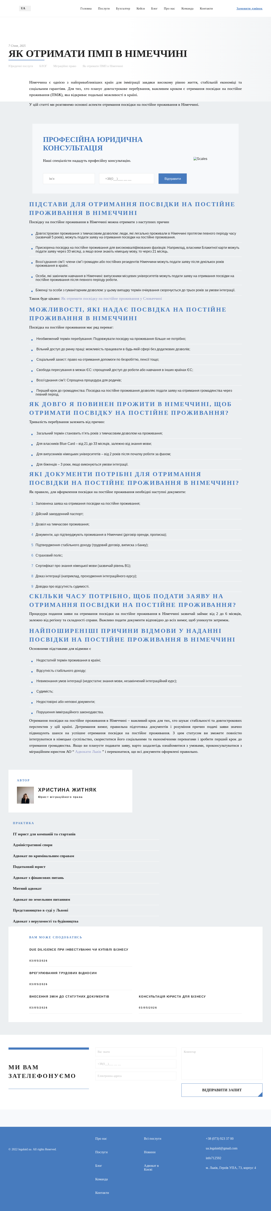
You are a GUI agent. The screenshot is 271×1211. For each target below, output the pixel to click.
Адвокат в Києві (151, 1167)
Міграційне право (64, 66)
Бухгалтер (123, 8)
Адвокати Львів (88, 751)
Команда (187, 8)
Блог (154, 8)
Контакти (206, 8)
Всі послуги (152, 1138)
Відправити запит (222, 1090)
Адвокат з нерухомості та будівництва (45, 921)
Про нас (169, 8)
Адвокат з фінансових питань (38, 878)
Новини (150, 1152)
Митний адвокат (27, 888)
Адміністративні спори (32, 845)
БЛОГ (43, 66)
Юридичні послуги (20, 66)
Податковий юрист (29, 867)
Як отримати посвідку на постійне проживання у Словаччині (111, 298)
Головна (86, 8)
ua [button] (23, 8)
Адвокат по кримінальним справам (43, 856)
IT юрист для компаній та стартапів (44, 834)
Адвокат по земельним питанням (41, 899)
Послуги (104, 8)
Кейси (141, 8)
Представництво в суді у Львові (40, 910)
